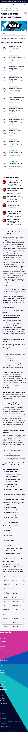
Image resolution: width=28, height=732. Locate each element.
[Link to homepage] (14, 5)
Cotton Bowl (9, 545)
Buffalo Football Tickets (12, 476)
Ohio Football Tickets (11, 484)
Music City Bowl (10, 540)
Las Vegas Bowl (10, 538)
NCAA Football (14, 8)
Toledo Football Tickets (12, 497)
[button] (4, 38)
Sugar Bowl (8, 532)
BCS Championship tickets (10, 300)
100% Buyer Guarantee (16, 1)
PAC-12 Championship (11, 517)
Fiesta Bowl (9, 535)
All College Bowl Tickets (12, 550)
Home (2, 8)
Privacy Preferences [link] (4, 726)
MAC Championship (11, 515)
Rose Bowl (8, 530)
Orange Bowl (9, 527)
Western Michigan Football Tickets (15, 499)
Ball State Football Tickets (12, 486)
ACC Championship (11, 507)
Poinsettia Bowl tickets (13, 298)
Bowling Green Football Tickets (14, 474)
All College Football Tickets (13, 553)
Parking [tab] (12, 34)
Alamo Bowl (9, 543)
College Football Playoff (12, 512)
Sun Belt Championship (12, 522)
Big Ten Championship (11, 509)
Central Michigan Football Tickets (14, 489)
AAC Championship (11, 504)
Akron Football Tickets (11, 471)
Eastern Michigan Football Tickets (14, 492)
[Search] (24, 4)
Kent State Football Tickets (13, 479)
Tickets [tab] (5, 34)
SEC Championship (11, 520)
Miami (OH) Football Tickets (13, 481)
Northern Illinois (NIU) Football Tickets (15, 494)
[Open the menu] (2, 5)
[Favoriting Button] (25, 13)
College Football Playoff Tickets (14, 548)
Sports (7, 8)
